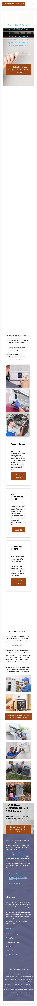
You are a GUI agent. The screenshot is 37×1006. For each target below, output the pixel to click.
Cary (12, 645)
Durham (16, 645)
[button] (18, 874)
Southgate (9, 852)
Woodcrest (17, 854)
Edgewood (23, 852)
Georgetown (9, 854)
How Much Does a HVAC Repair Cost (18, 878)
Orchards (9, 856)
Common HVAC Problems (18, 874)
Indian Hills (23, 856)
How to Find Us (14, 883)
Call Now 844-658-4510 (14, 4)
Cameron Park (21, 849)
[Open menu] (33, 3)
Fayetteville (22, 645)
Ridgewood (24, 854)
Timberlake (15, 856)
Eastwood (16, 852)
